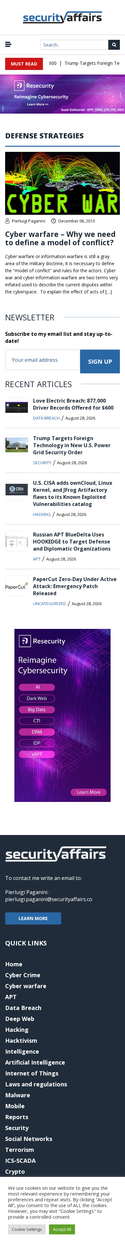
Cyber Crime (22, 975)
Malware (17, 1095)
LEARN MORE (33, 918)
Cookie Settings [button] (27, 1229)
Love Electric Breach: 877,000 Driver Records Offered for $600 (73, 404)
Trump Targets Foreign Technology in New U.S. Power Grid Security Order (72, 445)
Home (13, 964)
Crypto (15, 1171)
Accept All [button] (62, 1229)
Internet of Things (31, 1073)
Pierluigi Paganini (28, 221)
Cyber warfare (25, 986)
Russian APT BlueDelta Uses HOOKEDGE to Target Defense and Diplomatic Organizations (72, 541)
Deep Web (19, 1018)
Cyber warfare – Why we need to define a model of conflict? (60, 238)
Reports (16, 1117)
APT (36, 559)
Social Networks (28, 1139)
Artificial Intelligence (35, 1062)
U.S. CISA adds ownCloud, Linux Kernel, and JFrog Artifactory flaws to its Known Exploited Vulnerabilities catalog (72, 493)
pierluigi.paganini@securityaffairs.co (48, 899)
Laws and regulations (36, 1084)
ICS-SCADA (20, 1160)
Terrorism (19, 1149)
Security (42, 462)
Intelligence (22, 1051)
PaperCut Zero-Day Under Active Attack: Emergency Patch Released (75, 586)
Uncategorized (49, 603)
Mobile (15, 1106)
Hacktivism (21, 1040)
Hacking (42, 514)
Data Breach (46, 418)
